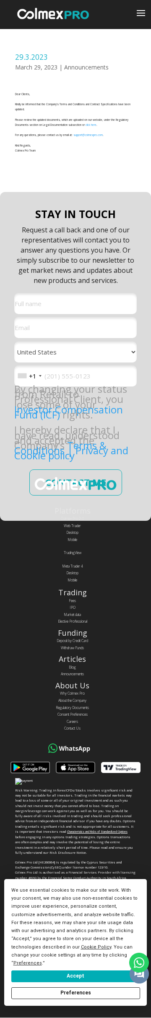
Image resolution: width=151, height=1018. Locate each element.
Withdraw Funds (72, 647)
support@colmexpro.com (88, 135)
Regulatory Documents (72, 707)
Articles (72, 658)
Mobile (72, 539)
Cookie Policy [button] (96, 947)
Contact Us (72, 728)
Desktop (72, 532)
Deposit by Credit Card (72, 640)
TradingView (72, 552)
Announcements (86, 67)
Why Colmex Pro (72, 693)
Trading (72, 592)
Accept (75, 976)
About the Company (72, 700)
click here (91, 125)
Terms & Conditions (60, 447)
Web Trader (72, 525)
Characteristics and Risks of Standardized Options (97, 832)
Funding (72, 632)
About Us (72, 685)
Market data (72, 614)
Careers (72, 721)
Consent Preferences (72, 714)
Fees (72, 600)
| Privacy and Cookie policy (71, 452)
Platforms (73, 510)
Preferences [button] (27, 963)
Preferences (75, 993)
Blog (72, 667)
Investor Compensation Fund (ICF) (68, 411)
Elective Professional (72, 621)
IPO (73, 607)
